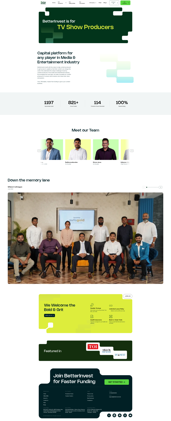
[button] (144, 187)
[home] (43, 2)
